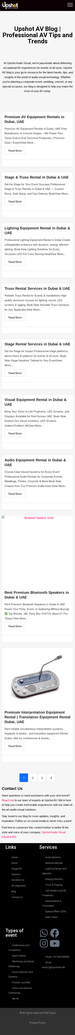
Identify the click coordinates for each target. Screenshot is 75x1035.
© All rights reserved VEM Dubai (38, 1012)
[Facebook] (54, 933)
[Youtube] (54, 943)
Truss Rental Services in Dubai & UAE (37, 288)
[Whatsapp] (43, 933)
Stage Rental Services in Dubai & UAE (37, 344)
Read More (15, 150)
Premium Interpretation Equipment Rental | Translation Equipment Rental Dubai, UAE (37, 717)
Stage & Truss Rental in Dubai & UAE (37, 177)
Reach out (8, 800)
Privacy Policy (37, 1022)
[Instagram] (43, 943)
